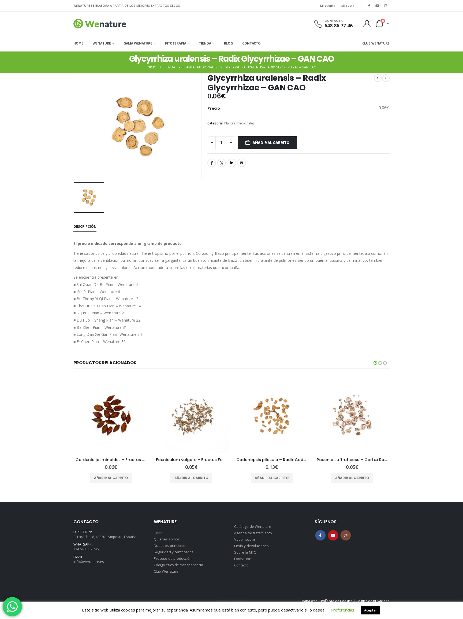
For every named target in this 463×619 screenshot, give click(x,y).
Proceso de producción (173, 558)
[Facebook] (368, 5)
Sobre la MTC (245, 552)
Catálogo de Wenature (252, 526)
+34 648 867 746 (86, 549)
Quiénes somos (167, 539)
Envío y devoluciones (251, 545)
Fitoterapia (175, 43)
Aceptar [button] (370, 610)
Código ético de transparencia (178, 564)
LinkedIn (231, 163)
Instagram (345, 535)
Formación (242, 558)
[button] (375, 363)
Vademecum (244, 539)
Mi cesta (347, 5)
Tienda (205, 43)
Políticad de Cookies (337, 601)
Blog (228, 43)
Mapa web (309, 601)
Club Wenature (166, 571)
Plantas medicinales (239, 123)
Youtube (333, 535)
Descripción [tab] (84, 226)
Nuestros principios (170, 545)
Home (78, 43)
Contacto (251, 43)
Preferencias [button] (342, 610)
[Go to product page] (110, 415)
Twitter (221, 163)
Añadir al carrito (271, 142)
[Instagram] (385, 5)
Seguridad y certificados (174, 552)
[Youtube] (377, 5)
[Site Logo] (99, 23)
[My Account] (367, 23)
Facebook (211, 163)
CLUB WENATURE (376, 43)
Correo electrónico (241, 163)
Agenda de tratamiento (253, 532)
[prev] (378, 78)
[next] (386, 78)
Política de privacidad (373, 601)
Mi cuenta (327, 5)
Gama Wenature (138, 43)
